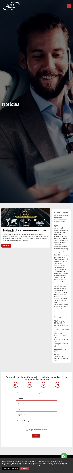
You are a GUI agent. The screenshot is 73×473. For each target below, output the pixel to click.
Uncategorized (58, 356)
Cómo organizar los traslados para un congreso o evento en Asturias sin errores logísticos (61, 292)
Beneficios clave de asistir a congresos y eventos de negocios (25, 230)
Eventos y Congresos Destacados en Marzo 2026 (61, 300)
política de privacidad (41, 430)
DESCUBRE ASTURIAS (61, 325)
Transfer (56, 354)
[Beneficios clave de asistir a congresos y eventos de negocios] (25, 217)
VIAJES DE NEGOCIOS (61, 358)
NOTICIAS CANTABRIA (61, 340)
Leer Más (6, 245)
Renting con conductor (61, 344)
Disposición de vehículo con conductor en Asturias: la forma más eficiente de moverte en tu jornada (61, 259)
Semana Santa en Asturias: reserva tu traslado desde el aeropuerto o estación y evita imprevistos (61, 282)
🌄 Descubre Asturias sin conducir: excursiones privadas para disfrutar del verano (61, 220)
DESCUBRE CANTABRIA (61, 329)
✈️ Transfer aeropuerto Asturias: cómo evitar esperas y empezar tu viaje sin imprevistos (61, 249)
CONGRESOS (58, 323)
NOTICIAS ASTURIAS (60, 335)
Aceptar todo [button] (24, 468)
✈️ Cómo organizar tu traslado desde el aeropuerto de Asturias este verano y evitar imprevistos (61, 230)
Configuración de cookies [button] (11, 468)
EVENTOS (57, 333)
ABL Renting (58, 321)
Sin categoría (58, 348)
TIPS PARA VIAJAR (60, 350)
